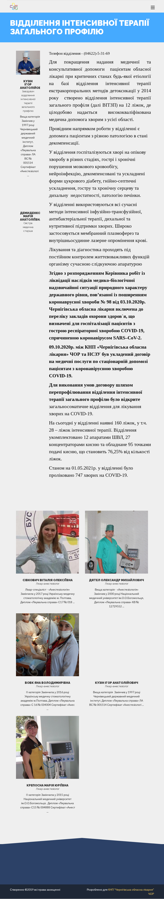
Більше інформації (47, 612)
